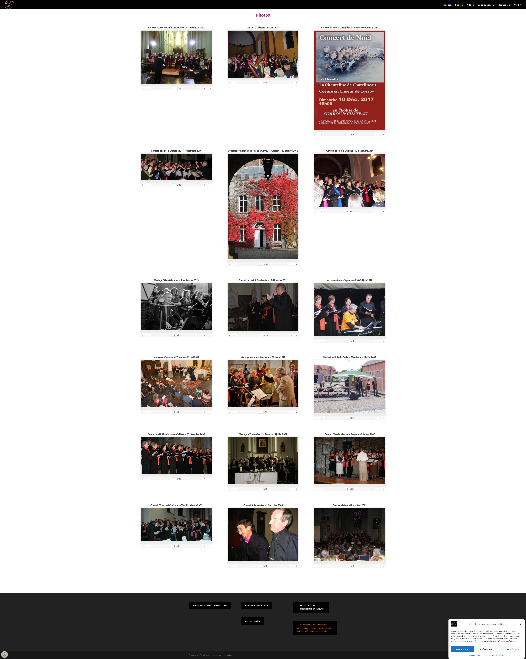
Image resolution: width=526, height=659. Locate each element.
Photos (459, 5)
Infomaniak (227, 655)
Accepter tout (462, 649)
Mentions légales (475, 655)
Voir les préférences (510, 649)
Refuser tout (486, 649)
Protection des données (493, 655)
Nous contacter (486, 5)
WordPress (204, 655)
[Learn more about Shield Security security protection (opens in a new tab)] (4, 654)
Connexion (504, 5)
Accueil (448, 5)
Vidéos (470, 5)
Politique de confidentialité (256, 605)
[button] (520, 624)
